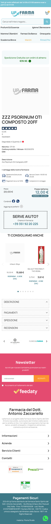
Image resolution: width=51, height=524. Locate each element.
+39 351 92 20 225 (25, 224)
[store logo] (22, 13)
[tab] (25, 302)
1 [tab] (18, 291)
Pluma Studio (29, 520)
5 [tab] (28, 291)
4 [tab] (25, 291)
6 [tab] (30, 291)
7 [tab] (33, 291)
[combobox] (25, 22)
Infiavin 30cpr (15, 264)
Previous (3, 264)
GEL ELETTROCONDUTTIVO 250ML (36, 270)
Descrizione (11, 302)
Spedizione (10, 320)
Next (48, 264)
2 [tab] (20, 291)
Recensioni (11, 328)
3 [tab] (23, 291)
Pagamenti (11, 312)
